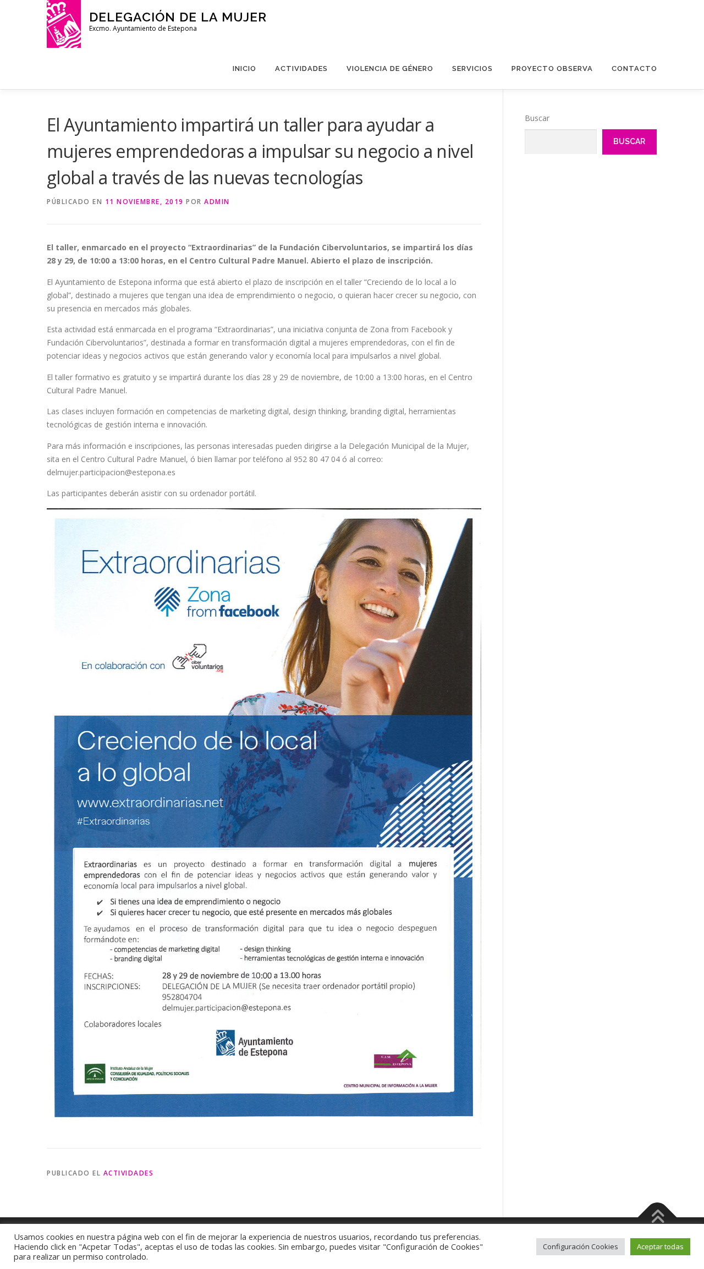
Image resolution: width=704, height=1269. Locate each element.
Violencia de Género (389, 68)
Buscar (537, 118)
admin (217, 201)
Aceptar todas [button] (660, 1246)
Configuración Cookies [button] (580, 1246)
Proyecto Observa (552, 68)
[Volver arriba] (657, 1217)
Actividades (301, 68)
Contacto (634, 68)
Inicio (244, 68)
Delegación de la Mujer (178, 16)
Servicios (472, 68)
